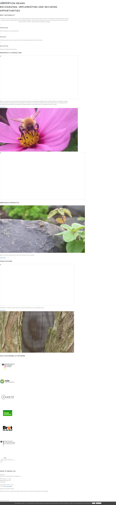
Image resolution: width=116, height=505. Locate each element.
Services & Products (18, 4)
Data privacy (98, 503)
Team (31, 4)
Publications (26, 4)
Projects (10, 4)
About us (5, 4)
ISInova (35, 4)
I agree (93, 503)
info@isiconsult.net (8, 486)
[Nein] (114, 503)
